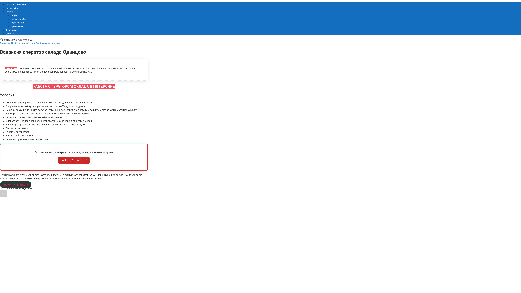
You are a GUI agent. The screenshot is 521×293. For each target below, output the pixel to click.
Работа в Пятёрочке (15, 4)
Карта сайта (11, 30)
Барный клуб (17, 22)
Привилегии (17, 26)
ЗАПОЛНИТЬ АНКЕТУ (74, 160)
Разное (9, 11)
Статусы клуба (18, 19)
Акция (14, 15)
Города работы (12, 8)
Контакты (10, 33)
